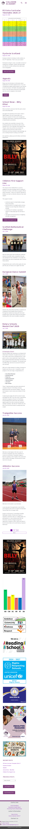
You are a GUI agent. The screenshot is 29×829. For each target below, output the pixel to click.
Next (14, 532)
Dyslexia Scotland (11, 53)
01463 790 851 (5, 823)
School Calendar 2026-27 (14, 815)
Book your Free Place (9, 71)
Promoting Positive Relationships (14, 808)
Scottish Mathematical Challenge (13, 228)
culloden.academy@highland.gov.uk (10, 824)
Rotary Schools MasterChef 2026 (11, 325)
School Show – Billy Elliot (12, 103)
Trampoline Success (12, 413)
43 (17, 530)
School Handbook (15, 805)
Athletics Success (11, 466)
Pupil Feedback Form (9, 792)
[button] (22, 3)
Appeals (6, 78)
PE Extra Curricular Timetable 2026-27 (12, 11)
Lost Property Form (8, 786)
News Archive (14, 814)
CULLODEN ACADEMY (11, 3)
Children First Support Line (13, 182)
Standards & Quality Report (14, 807)
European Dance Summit (14, 272)
